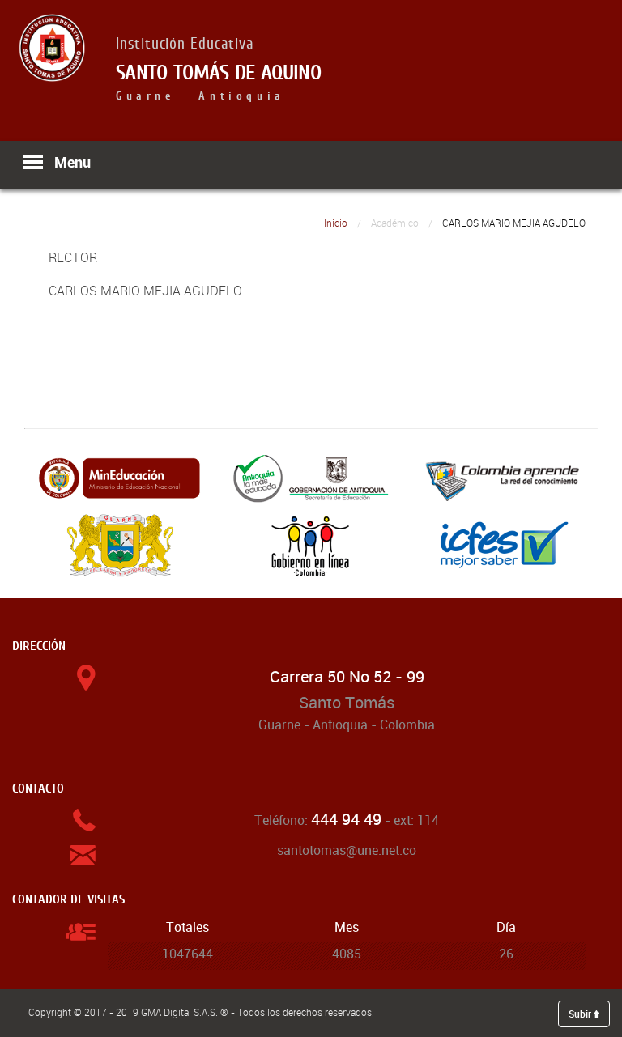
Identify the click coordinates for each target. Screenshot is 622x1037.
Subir (581, 1013)
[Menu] (32, 162)
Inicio (335, 223)
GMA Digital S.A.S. (179, 1012)
